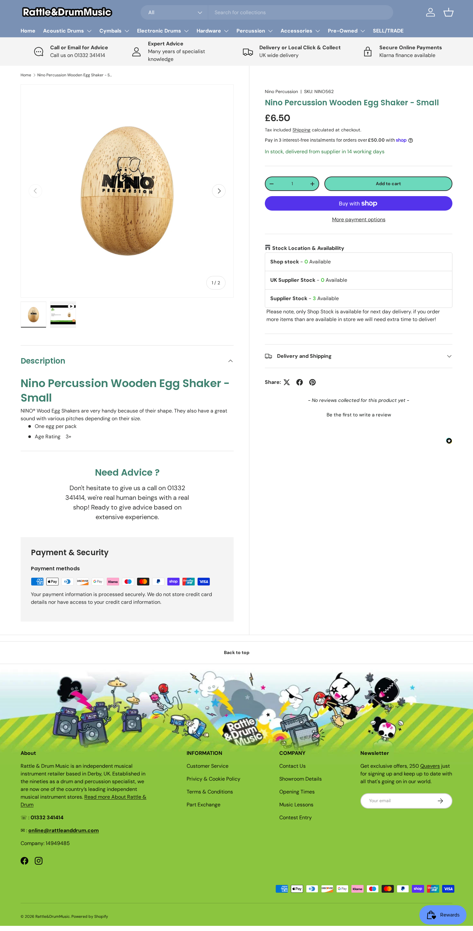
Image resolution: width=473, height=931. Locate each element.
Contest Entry (295, 817)
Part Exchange (203, 804)
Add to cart (388, 183)
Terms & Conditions (210, 791)
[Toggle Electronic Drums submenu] (186, 31)
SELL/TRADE (388, 30)
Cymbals (110, 30)
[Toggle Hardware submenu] (226, 31)
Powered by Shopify (89, 916)
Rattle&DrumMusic (52, 916)
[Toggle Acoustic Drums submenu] (89, 31)
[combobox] (267, 12)
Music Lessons (296, 804)
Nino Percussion (281, 91)
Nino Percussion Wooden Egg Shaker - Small (76, 75)
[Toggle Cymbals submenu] (127, 31)
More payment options (358, 219)
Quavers (430, 766)
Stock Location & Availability (308, 248)
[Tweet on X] (286, 382)
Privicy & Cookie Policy (213, 778)
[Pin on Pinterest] (312, 382)
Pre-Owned (342, 30)
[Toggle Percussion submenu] (270, 31)
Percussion (250, 30)
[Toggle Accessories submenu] (317, 31)
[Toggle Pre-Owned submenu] (362, 31)
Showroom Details (300, 778)
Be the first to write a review (359, 415)
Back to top (236, 652)
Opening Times (297, 791)
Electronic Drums (159, 30)
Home (28, 30)
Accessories (296, 30)
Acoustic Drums (63, 30)
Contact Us (292, 766)
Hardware (209, 30)
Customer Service (207, 766)
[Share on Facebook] (299, 382)
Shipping (301, 130)
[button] (448, 12)
